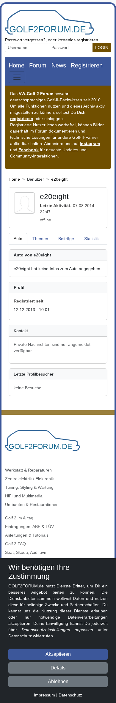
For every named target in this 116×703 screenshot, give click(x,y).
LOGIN (101, 47)
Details (58, 667)
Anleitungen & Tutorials (26, 535)
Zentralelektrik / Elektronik (29, 478)
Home (16, 65)
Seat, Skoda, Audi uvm (26, 552)
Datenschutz (70, 695)
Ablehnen (58, 681)
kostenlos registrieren (78, 39)
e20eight (59, 179)
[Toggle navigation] (17, 77)
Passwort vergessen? (25, 39)
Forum (37, 65)
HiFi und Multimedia (24, 496)
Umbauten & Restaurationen (32, 504)
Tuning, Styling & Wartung (29, 487)
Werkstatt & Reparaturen (28, 470)
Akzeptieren (58, 654)
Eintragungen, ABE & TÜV (29, 526)
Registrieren (87, 65)
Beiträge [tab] (66, 238)
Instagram (90, 143)
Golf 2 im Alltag (19, 518)
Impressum (44, 695)
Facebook (28, 149)
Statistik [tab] (91, 238)
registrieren (21, 118)
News (58, 65)
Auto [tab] (18, 238)
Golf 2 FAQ (15, 543)
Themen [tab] (40, 238)
